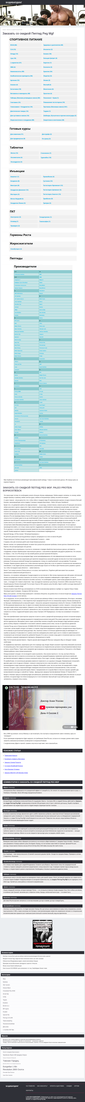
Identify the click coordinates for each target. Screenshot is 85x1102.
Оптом (76, 1086)
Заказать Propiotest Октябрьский (9, 1057)
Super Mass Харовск (7, 1075)
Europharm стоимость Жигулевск (15, 759)
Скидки (69, 1086)
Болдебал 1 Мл (10, 1066)
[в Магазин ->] (42, 948)
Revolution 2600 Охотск (13, 1069)
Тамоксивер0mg (7, 1020)
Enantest (5, 1003)
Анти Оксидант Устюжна (12, 769)
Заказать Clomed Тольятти (13, 762)
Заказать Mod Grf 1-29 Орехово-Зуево (16, 772)
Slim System (6, 985)
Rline (4, 979)
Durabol (5, 1011)
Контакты (29, 1090)
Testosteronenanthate (9, 1023)
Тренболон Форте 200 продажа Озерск (15, 1055)
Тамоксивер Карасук (11, 755)
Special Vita (6, 1014)
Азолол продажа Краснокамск (11, 1052)
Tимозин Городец (11, 1061)
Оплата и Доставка (57, 1086)
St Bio (4, 997)
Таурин (5, 1000)
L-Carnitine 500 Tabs (8, 1029)
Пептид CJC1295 (8, 1017)
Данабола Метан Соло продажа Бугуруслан (12, 1063)
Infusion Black (7, 988)
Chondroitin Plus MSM (9, 991)
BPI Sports (6, 1008)
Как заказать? (42, 1086)
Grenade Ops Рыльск (8, 1072)
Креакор (5, 982)
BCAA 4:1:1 (6, 1005)
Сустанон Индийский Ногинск (14, 766)
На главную (30, 1086)
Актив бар (6, 994)
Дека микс (6, 1026)
